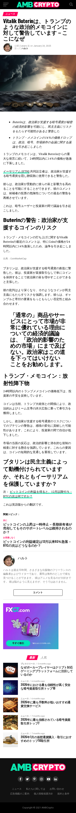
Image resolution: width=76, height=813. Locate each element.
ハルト (25, 48)
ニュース (17, 788)
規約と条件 (63, 793)
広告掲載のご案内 (19, 793)
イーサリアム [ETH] (16, 171)
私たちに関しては (35, 788)
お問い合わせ (57, 788)
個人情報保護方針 (43, 793)
